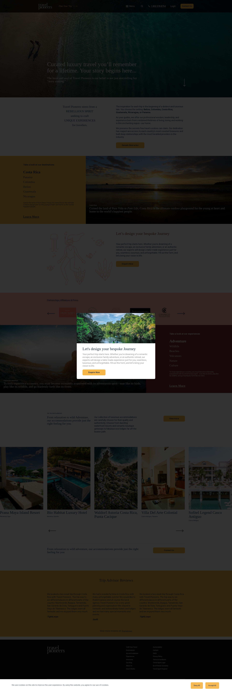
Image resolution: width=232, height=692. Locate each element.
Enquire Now (94, 372)
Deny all (197, 685)
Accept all (212, 685)
